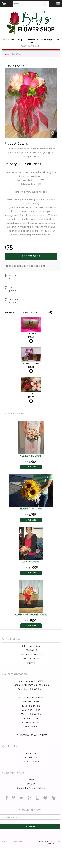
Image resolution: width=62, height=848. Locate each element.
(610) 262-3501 (32, 45)
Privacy (31, 783)
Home (7, 54)
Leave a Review (31, 761)
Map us (31, 662)
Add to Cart (31, 256)
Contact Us (31, 757)
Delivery (31, 779)
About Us (31, 753)
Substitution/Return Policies (31, 787)
